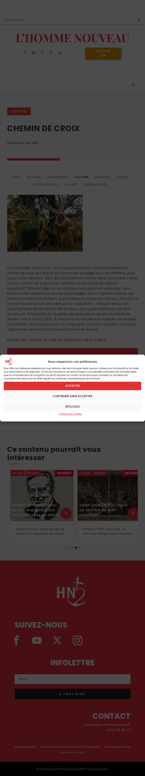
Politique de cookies (70, 414)
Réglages (72, 407)
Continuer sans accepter (72, 396)
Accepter (72, 386)
